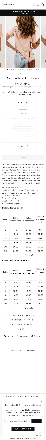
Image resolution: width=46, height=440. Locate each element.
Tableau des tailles (23, 315)
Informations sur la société (22, 396)
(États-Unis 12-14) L (23, 124)
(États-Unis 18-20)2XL (23, 137)
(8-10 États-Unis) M (32, 118)
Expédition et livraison (23, 320)
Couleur (23, 103)
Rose (23, 107)
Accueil (22, 74)
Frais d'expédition (9, 87)
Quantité (23, 146)
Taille (23, 114)
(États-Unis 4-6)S (12, 118)
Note (23, 329)
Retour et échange (23, 324)
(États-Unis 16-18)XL (23, 130)
